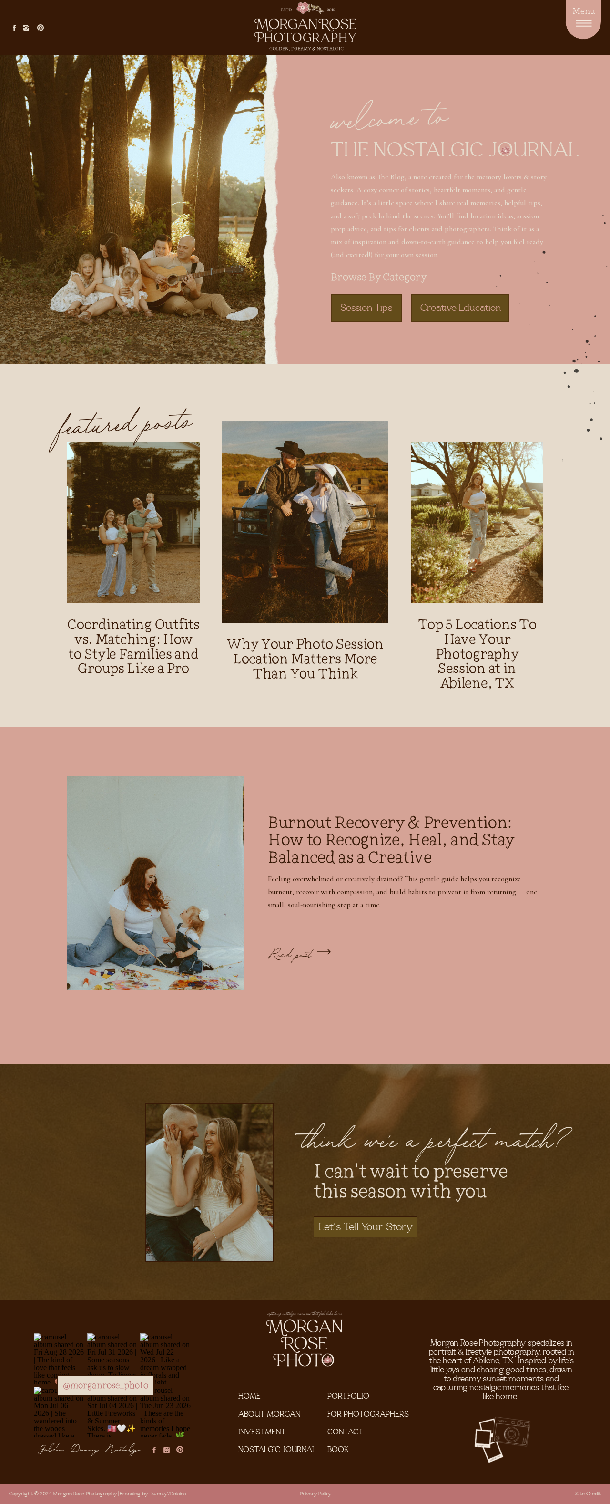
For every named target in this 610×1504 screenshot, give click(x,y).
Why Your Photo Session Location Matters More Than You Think (305, 658)
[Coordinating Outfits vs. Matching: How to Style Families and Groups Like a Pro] (133, 522)
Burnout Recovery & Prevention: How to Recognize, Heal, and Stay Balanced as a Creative (391, 839)
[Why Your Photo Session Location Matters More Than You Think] (305, 522)
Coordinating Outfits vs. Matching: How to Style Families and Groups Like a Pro (133, 646)
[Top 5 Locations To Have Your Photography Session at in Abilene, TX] (477, 522)
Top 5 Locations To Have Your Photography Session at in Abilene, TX (477, 653)
